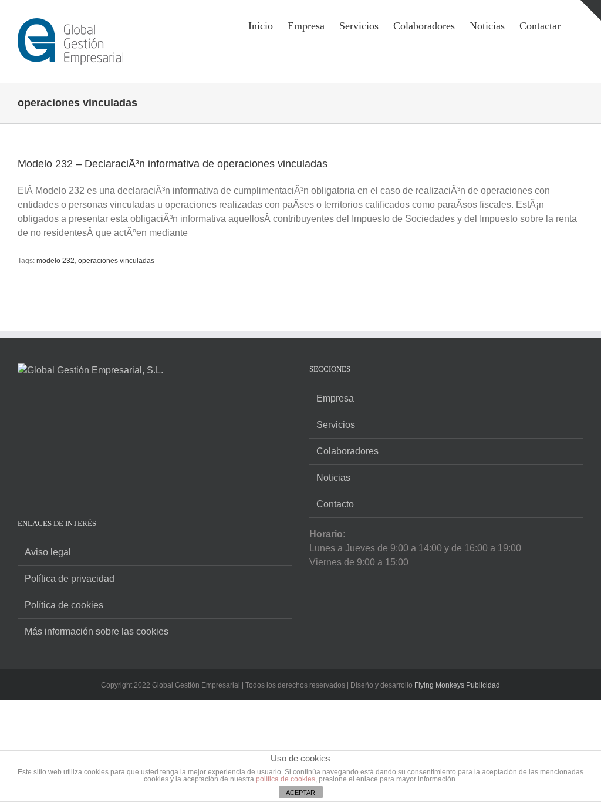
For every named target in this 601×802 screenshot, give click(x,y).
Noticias (333, 478)
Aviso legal (48, 552)
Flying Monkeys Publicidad (457, 685)
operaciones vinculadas (116, 261)
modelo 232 (55, 261)
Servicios (335, 425)
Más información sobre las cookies (96, 631)
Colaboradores (347, 451)
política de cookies (285, 779)
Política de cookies (64, 605)
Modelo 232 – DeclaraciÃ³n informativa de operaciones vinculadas (172, 164)
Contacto (335, 504)
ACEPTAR (300, 792)
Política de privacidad (69, 579)
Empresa (335, 398)
